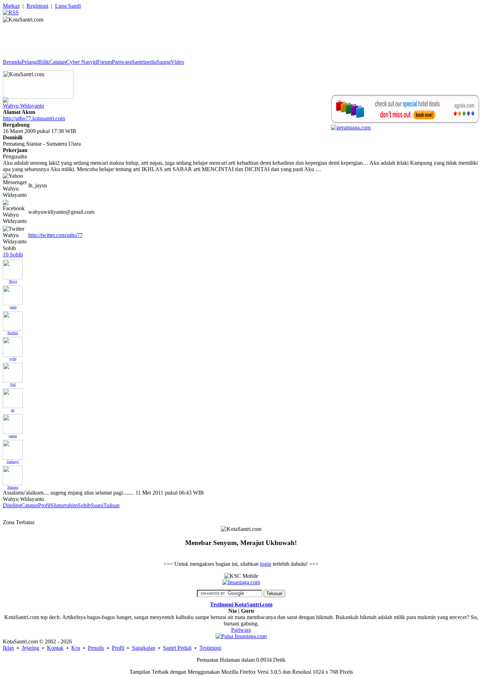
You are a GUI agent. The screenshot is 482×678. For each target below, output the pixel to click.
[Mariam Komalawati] (13, 474)
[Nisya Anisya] (13, 268)
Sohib (84, 505)
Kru (75, 648)
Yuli (13, 384)
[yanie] (13, 293)
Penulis (96, 648)
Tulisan (111, 505)
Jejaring (30, 648)
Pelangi (30, 62)
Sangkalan (143, 648)
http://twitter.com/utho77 (55, 235)
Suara (97, 505)
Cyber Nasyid (81, 62)
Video (177, 62)
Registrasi (37, 6)
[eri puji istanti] (13, 396)
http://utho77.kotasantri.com (34, 118)
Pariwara (122, 62)
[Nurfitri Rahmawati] (13, 319)
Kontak (55, 648)
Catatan (57, 62)
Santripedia (144, 62)
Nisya (13, 281)
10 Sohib (13, 255)
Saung (164, 62)
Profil (44, 505)
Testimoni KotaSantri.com (241, 604)
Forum (104, 62)
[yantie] (13, 422)
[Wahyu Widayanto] (5, 98)
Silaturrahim (64, 505)
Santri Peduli (177, 648)
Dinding (12, 505)
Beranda (12, 62)
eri (12, 410)
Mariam (12, 487)
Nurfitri (12, 333)
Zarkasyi (13, 462)
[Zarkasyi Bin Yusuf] (13, 448)
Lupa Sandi (68, 6)
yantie (12, 436)
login (265, 564)
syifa (13, 359)
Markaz (11, 6)
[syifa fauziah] (13, 345)
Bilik (43, 62)
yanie (13, 307)
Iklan (8, 648)
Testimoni (210, 648)
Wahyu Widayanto (23, 106)
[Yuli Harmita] (13, 371)
